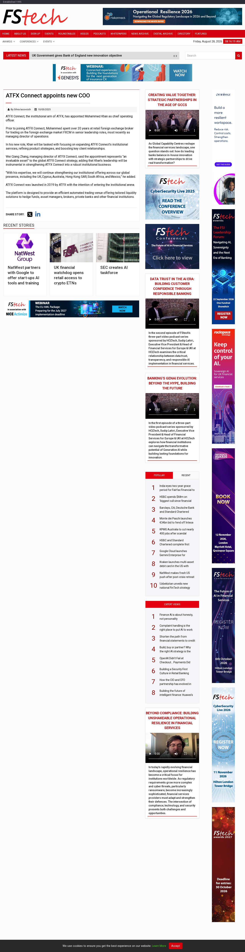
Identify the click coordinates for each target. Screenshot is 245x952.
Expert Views (172, 604)
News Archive (140, 33)
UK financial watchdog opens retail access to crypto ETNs (69, 275)
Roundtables (66, 33)
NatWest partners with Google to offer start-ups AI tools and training (24, 275)
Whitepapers (119, 33)
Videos (84, 33)
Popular (159, 475)
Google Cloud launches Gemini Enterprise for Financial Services (77, 57)
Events (49, 33)
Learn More (159, 946)
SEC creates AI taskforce (114, 270)
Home (5, 33)
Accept (175, 945)
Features (201, 33)
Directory (184, 33)
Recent (186, 475)
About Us (20, 33)
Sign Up (35, 33)
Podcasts (99, 33)
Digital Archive (163, 33)
